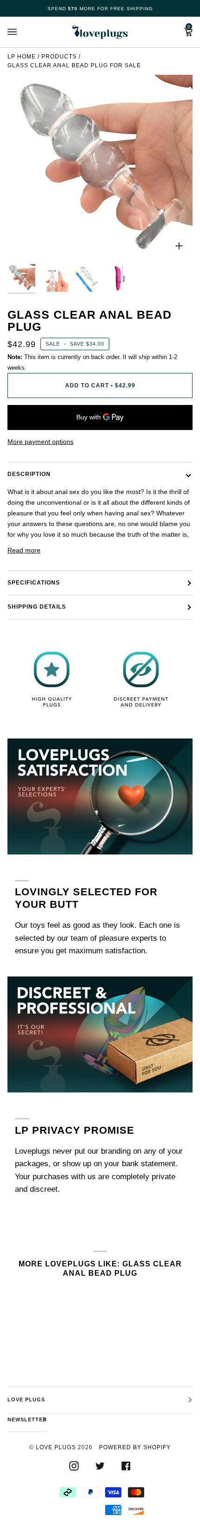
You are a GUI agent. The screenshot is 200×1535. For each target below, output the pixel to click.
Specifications (33, 582)
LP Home (21, 56)
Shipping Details (36, 607)
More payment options (40, 441)
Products (59, 56)
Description (29, 474)
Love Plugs (56, 1447)
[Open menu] (21, 32)
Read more (23, 550)
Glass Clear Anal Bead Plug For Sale (74, 65)
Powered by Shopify (135, 1447)
